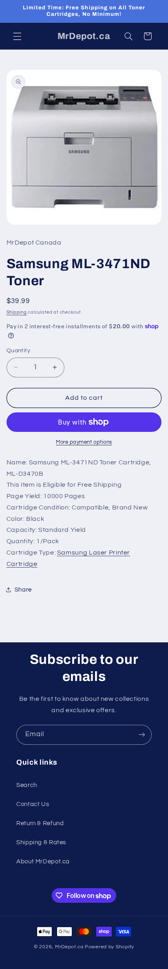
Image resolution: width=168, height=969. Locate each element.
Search (26, 785)
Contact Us (32, 804)
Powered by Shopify (109, 947)
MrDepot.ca (69, 947)
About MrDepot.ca (43, 861)
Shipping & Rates (41, 842)
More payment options (84, 442)
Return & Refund (40, 823)
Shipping (17, 312)
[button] (17, 36)
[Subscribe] (142, 735)
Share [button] (23, 590)
